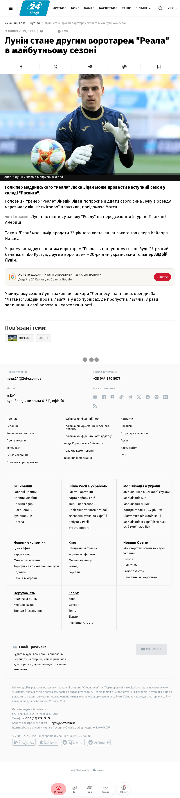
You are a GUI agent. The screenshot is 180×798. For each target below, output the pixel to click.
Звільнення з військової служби (146, 492)
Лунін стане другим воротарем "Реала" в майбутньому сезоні (86, 23)
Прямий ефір (23, 504)
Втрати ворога (78, 528)
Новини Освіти (135, 542)
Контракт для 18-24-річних (142, 510)
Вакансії (126, 426)
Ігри (123, 455)
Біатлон (74, 617)
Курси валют (23, 554)
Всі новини (23, 486)
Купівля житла (24, 605)
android (24, 742)
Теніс (126, 8)
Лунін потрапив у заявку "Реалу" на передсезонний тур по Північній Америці (86, 219)
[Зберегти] (159, 66)
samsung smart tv (99, 742)
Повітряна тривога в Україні (88, 510)
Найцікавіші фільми (82, 548)
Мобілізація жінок (136, 504)
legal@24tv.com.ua (63, 723)
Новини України (25, 498)
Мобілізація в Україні (141, 486)
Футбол (60, 8)
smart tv (73, 742)
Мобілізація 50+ (134, 498)
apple (48, 742)
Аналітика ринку (25, 599)
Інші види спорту (80, 622)
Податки (20, 572)
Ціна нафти (22, 548)
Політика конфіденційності (82, 418)
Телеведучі (14, 448)
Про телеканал (17, 440)
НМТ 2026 (130, 565)
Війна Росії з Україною (87, 486)
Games (89, 8)
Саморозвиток (133, 571)
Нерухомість (24, 593)
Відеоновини (23, 510)
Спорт (73, 593)
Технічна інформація (78, 458)
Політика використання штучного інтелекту (86, 427)
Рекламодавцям (17, 455)
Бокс (75, 8)
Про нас (12, 418)
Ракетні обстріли (80, 492)
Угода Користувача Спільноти (83, 443)
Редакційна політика (20, 433)
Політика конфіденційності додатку (88, 436)
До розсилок (151, 649)
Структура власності (134, 433)
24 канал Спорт (15, 23)
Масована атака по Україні (87, 516)
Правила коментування (79, 450)
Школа (128, 559)
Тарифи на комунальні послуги (36, 566)
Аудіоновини (23, 516)
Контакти (127, 418)
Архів (124, 440)
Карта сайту (129, 448)
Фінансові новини (27, 560)
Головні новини (25, 492)
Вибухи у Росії (78, 522)
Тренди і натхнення (28, 611)
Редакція (12, 426)
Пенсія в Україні (25, 578)
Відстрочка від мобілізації (142, 516)
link (95, 397)
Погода (19, 522)
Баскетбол (108, 8)
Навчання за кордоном (140, 577)
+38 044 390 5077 (106, 379)
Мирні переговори (81, 504)
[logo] (34, 8)
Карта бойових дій (81, 498)
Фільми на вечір (80, 560)
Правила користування (22, 462)
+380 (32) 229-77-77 (37, 718)
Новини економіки (29, 542)
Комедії (73, 566)
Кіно (72, 542)
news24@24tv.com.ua (24, 379)
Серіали (74, 572)
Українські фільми (81, 554)
